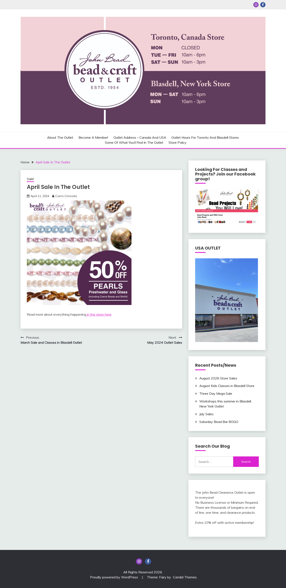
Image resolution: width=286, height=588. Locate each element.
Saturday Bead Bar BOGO (218, 422)
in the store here (98, 314)
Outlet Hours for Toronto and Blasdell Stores (205, 137)
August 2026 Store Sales (218, 378)
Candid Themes (185, 577)
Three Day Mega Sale (215, 393)
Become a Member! (93, 137)
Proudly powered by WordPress (114, 577)
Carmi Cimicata (66, 196)
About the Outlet (60, 137)
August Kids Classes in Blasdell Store (226, 386)
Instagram (256, 4)
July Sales (206, 414)
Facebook (262, 4)
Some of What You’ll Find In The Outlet (134, 142)
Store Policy (178, 142)
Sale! (30, 179)
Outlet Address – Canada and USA (139, 137)
